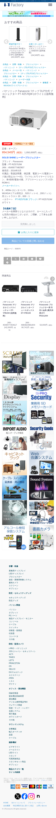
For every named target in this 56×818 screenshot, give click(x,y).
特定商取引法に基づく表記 (23, 806)
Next (49, 42)
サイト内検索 (14, 772)
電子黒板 (12, 714)
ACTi (11, 654)
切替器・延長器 (15, 630)
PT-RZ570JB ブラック (26, 199)
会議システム (14, 711)
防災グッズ (13, 600)
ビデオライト (14, 747)
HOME (5, 803)
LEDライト (13, 753)
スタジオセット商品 (17, 762)
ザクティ (12, 684)
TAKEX (12, 657)
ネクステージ (14, 675)
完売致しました (28, 224)
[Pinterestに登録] (32, 259)
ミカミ (11, 681)
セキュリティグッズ (17, 598)
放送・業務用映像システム (20, 580)
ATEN (11, 678)
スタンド (12, 756)
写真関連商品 (14, 759)
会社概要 (6, 806)
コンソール (13, 621)
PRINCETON (14, 663)
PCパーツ (13, 616)
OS (10, 666)
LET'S (11, 660)
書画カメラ (13, 583)
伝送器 (11, 633)
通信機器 (12, 699)
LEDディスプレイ (16, 574)
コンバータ (13, 636)
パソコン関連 (14, 605)
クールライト (14, 750)
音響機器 (12, 729)
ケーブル (12, 624)
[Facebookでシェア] (7, 259)
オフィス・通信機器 (17, 689)
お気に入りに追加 (30, 232)
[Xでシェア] (15, 259)
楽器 (11, 735)
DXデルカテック (16, 672)
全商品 (5, 64)
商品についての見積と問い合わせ (28, 240)
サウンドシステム (16, 724)
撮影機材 (12, 742)
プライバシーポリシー (36, 803)
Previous (5, 42)
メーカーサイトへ (10, 185)
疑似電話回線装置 (16, 696)
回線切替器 (13, 693)
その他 (11, 639)
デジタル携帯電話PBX (18, 702)
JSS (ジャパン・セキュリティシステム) (25, 651)
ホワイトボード (15, 717)
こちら (43, 780)
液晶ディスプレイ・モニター (21, 618)
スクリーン (13, 585)
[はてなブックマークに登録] (24, 259)
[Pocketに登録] (40, 259)
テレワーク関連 (15, 705)
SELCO (12, 669)
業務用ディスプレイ (17, 571)
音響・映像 (13, 566)
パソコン (12, 610)
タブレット (13, 613)
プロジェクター (15, 577)
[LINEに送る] (7, 262)
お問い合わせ (42, 806)
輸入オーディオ (15, 732)
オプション (13, 589)
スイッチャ (13, 627)
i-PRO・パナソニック (18, 648)
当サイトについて (18, 803)
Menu (51, 3)
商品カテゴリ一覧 (16, 769)
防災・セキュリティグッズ (20, 593)
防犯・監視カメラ (16, 644)
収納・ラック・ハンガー (19, 708)
